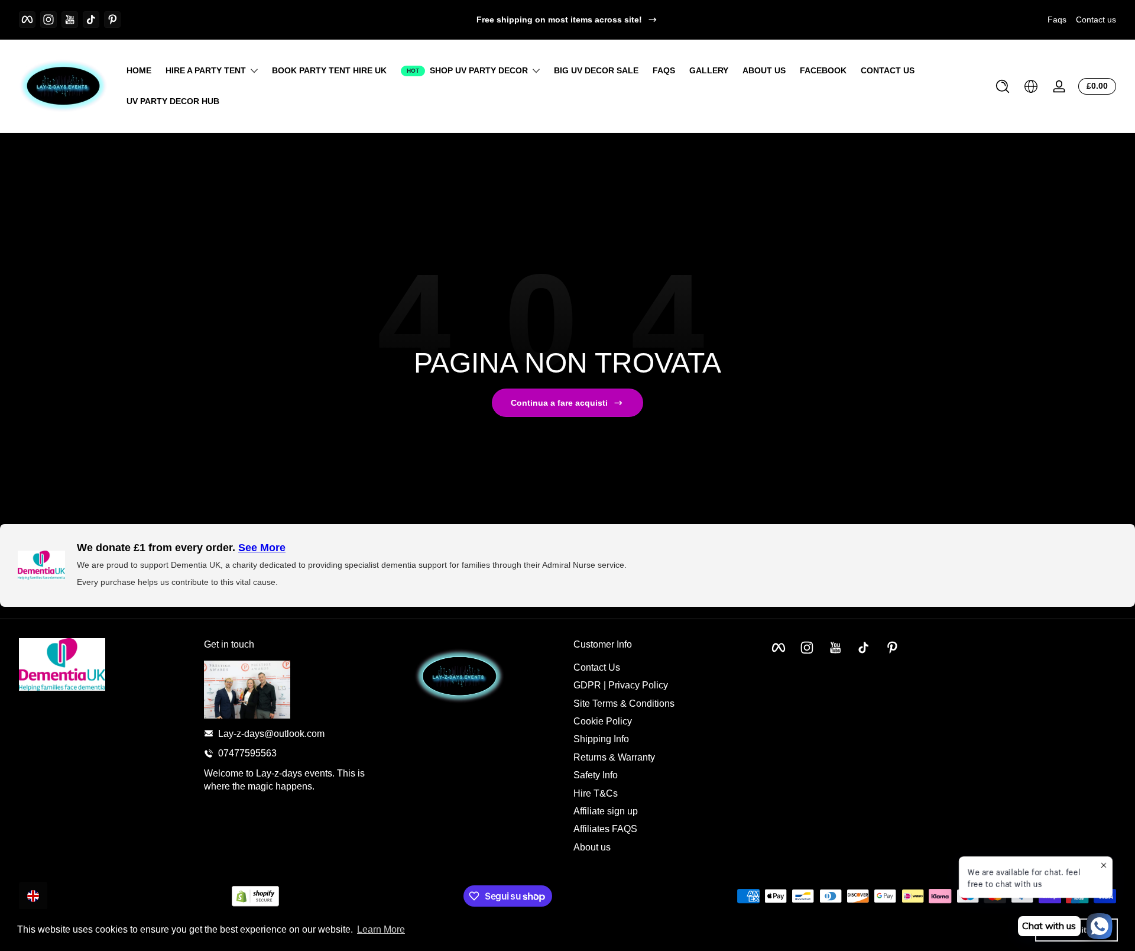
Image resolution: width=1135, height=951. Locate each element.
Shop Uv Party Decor (479, 70)
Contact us (1096, 19)
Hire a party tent (206, 70)
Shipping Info (601, 739)
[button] (1002, 86)
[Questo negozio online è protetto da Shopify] (255, 896)
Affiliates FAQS (605, 829)
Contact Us (596, 667)
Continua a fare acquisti (559, 402)
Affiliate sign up (605, 811)
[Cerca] (1002, 86)
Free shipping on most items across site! (559, 19)
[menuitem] (660, 667)
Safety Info (595, 774)
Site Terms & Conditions (623, 703)
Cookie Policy (602, 721)
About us (592, 847)
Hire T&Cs (595, 793)
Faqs (1057, 19)
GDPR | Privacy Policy (620, 685)
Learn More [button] (381, 929)
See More (262, 548)
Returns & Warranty (614, 757)
